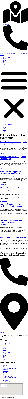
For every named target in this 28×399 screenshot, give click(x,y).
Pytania (4, 63)
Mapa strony (6, 371)
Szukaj (4, 60)
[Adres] (14, 329)
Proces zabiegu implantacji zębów (13, 237)
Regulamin (5, 365)
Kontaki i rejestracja (7, 57)
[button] (14, 94)
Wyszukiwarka (6, 369)
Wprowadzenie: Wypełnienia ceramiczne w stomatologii (11, 173)
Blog (4, 61)
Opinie (4, 58)
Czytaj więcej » (3, 153)
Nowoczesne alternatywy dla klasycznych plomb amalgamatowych (11, 222)
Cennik (4, 64)
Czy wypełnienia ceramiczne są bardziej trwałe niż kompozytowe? (13, 205)
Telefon (2, 288)
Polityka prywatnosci (8, 367)
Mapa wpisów (6, 372)
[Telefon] (14, 285)
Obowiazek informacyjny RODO (11, 368)
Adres (2, 332)
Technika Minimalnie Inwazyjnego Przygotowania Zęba (13, 143)
